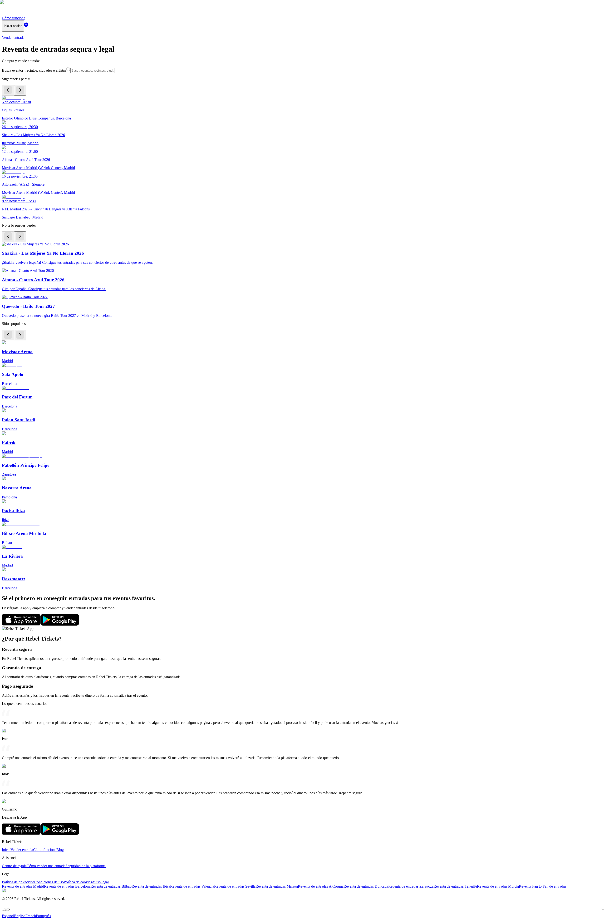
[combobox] (2, 909)
